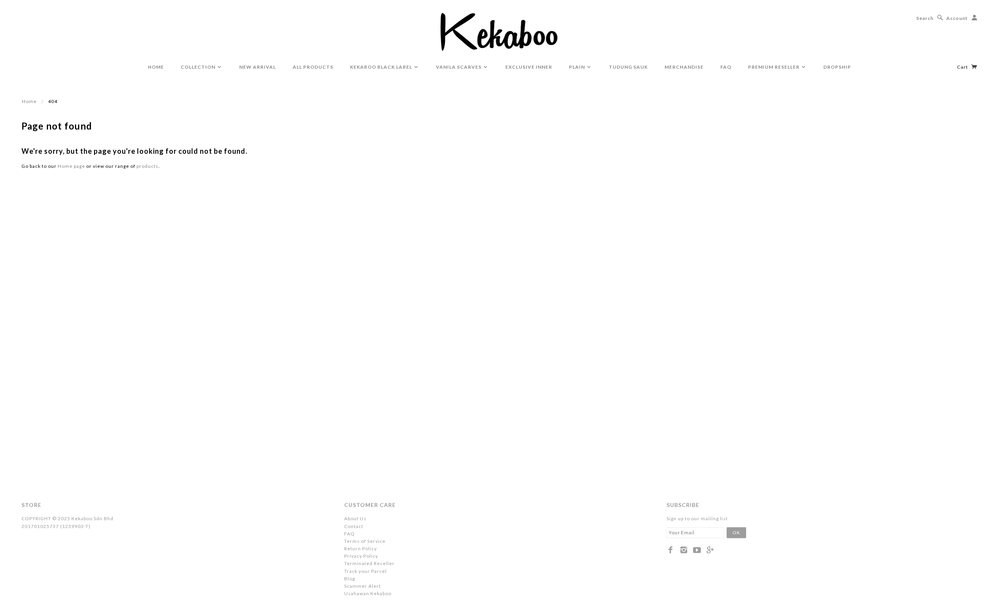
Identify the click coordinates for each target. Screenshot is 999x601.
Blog (349, 578)
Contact (353, 526)
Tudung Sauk (628, 67)
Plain (577, 67)
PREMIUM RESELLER (774, 67)
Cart (963, 67)
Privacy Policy (361, 556)
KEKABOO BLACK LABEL (381, 67)
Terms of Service (365, 541)
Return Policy (360, 548)
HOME (156, 67)
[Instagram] (684, 550)
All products (313, 67)
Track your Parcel (365, 571)
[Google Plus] (710, 550)
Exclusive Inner (528, 67)
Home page (71, 166)
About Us (355, 518)
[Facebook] (671, 550)
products (147, 166)
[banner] (500, 31)
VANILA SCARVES (459, 67)
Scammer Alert (362, 586)
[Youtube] (697, 550)
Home (29, 101)
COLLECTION (199, 67)
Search (924, 18)
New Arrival (257, 67)
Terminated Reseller (369, 563)
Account (957, 18)
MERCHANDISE (684, 67)
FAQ (725, 67)
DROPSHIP (837, 67)
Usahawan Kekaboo (367, 593)
